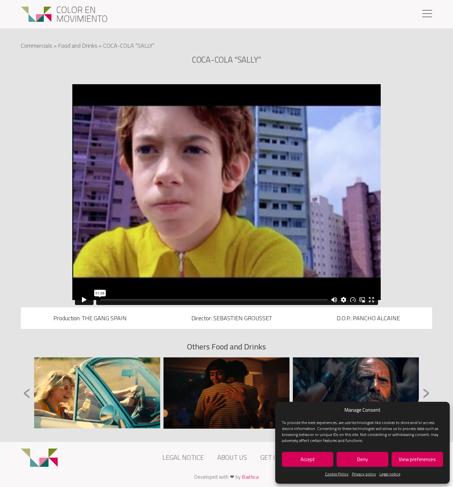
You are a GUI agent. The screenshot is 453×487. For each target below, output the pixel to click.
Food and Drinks (77, 45)
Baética (250, 477)
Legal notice (389, 474)
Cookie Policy (337, 474)
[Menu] (427, 14)
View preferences (417, 459)
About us (232, 457)
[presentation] (27, 392)
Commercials (36, 45)
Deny (362, 459)
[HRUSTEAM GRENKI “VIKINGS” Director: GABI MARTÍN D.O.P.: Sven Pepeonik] (356, 392)
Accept (307, 459)
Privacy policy (364, 474)
